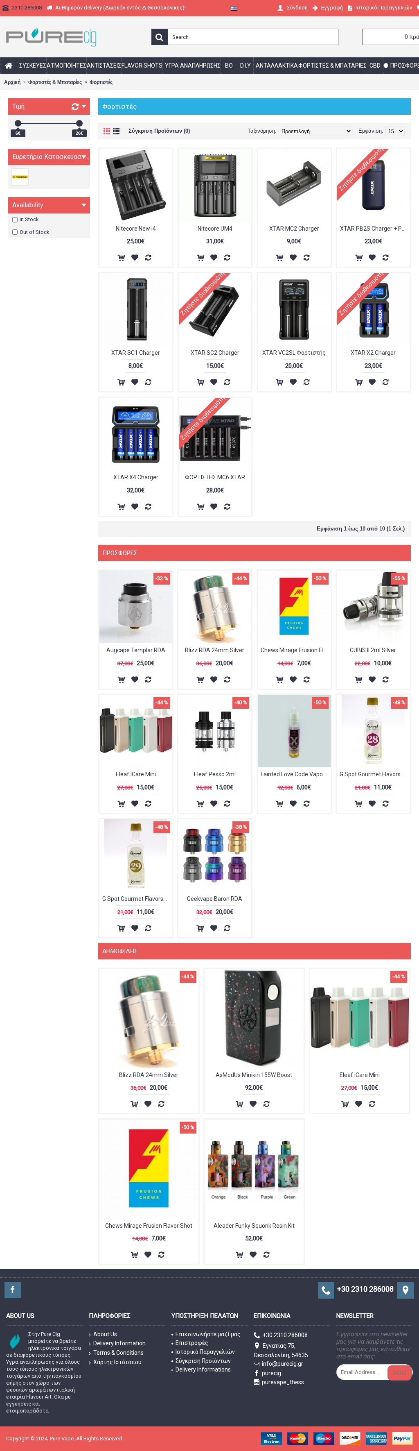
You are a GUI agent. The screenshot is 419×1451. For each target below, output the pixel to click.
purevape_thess (283, 1382)
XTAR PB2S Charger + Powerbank (375, 228)
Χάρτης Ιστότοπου (117, 1362)
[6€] (18, 123)
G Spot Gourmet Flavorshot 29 (137, 899)
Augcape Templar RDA (135, 650)
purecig (271, 1373)
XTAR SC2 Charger (215, 352)
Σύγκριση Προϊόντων (203, 1361)
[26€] (79, 123)
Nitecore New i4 (136, 228)
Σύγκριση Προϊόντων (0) (159, 131)
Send (399, 1372)
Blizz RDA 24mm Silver (214, 650)
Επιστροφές (192, 1343)
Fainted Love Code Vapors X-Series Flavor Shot (296, 774)
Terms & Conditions (118, 1352)
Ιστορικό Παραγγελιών (205, 1352)
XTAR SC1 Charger (135, 352)
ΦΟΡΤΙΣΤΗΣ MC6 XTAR (215, 477)
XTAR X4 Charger (135, 477)
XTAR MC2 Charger (294, 228)
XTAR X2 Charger (373, 352)
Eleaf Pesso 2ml (215, 774)
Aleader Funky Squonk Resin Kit (254, 1225)
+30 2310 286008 (285, 1335)
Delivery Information (119, 1343)
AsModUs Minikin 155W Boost (254, 1075)
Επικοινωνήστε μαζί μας (208, 1334)
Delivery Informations (203, 1369)
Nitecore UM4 (215, 228)
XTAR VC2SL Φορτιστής (294, 352)
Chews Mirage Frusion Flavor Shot (296, 650)
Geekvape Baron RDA (214, 899)
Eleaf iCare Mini (136, 774)
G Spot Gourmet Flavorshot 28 (375, 774)
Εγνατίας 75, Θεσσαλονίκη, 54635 (281, 1350)
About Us (105, 1334)
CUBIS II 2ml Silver (373, 650)
